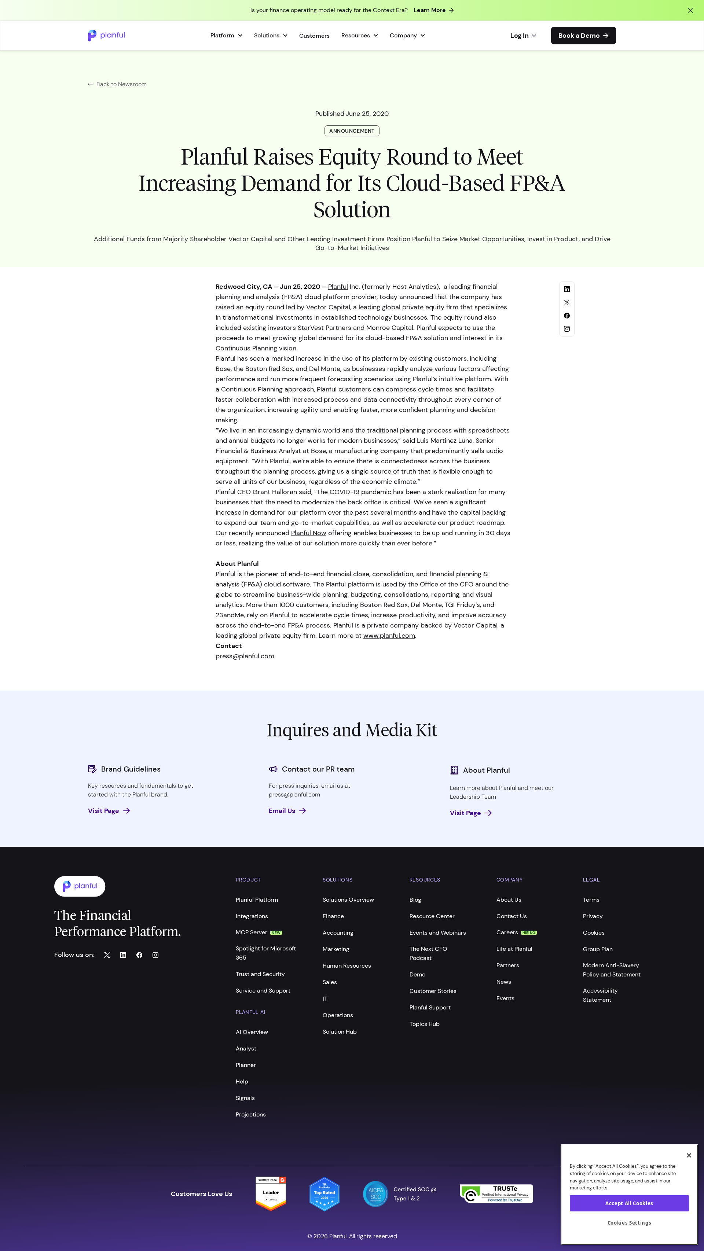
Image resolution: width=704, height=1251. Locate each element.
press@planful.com (245, 656)
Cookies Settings (630, 1222)
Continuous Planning (252, 389)
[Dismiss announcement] (690, 10)
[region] (629, 1194)
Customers (314, 36)
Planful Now (308, 533)
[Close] (689, 1155)
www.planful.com (389, 635)
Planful (338, 286)
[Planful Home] (137, 886)
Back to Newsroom (121, 84)
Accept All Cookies (629, 1203)
